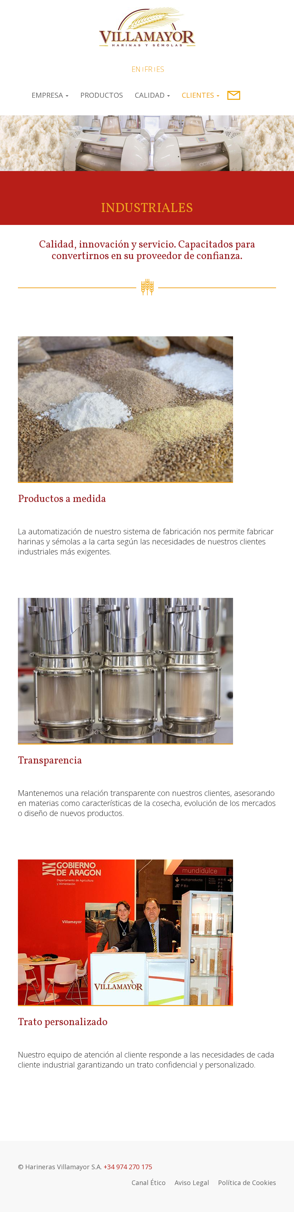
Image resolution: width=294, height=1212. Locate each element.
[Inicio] (147, 25)
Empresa (48, 95)
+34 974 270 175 (128, 1166)
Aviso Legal (192, 1182)
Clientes (199, 95)
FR (148, 69)
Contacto (233, 95)
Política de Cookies (247, 1182)
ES (160, 69)
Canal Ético (149, 1182)
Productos (101, 95)
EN (136, 69)
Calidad (150, 95)
